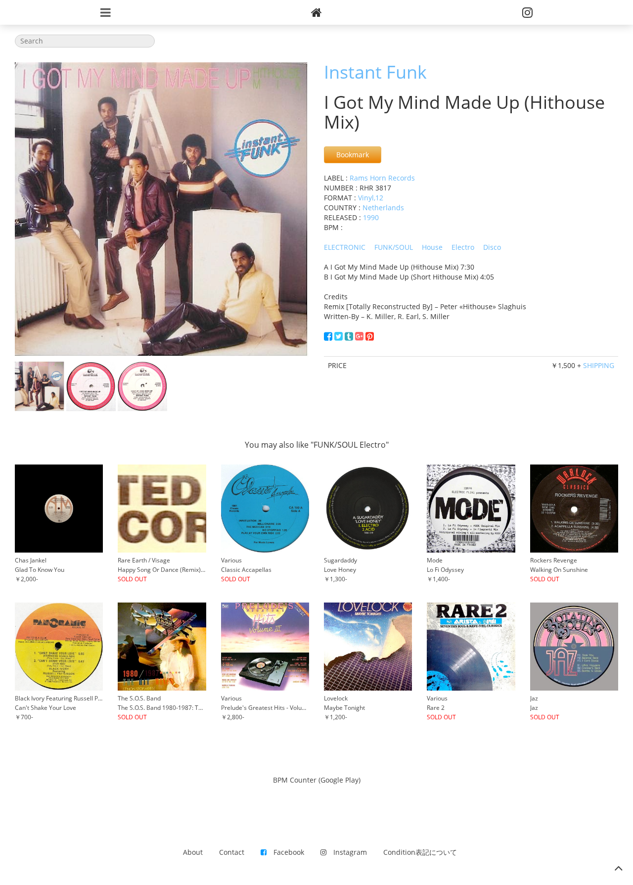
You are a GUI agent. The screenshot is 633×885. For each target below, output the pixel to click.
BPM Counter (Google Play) (317, 780)
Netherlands (383, 207)
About (193, 852)
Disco (492, 247)
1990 (371, 217)
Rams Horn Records (382, 178)
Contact (231, 852)
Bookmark (352, 154)
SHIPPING (598, 365)
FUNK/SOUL (393, 247)
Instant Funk (375, 72)
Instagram (346, 852)
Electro (463, 247)
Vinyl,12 (370, 197)
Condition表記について (420, 852)
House (432, 247)
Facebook (285, 852)
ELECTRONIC (344, 247)
